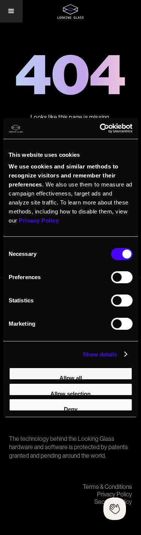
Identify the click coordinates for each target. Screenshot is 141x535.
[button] (11, 11)
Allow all (70, 377)
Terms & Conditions (107, 487)
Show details (100, 354)
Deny (70, 408)
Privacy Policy (114, 494)
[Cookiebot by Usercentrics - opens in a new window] (100, 128)
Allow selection (70, 393)
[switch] (121, 277)
